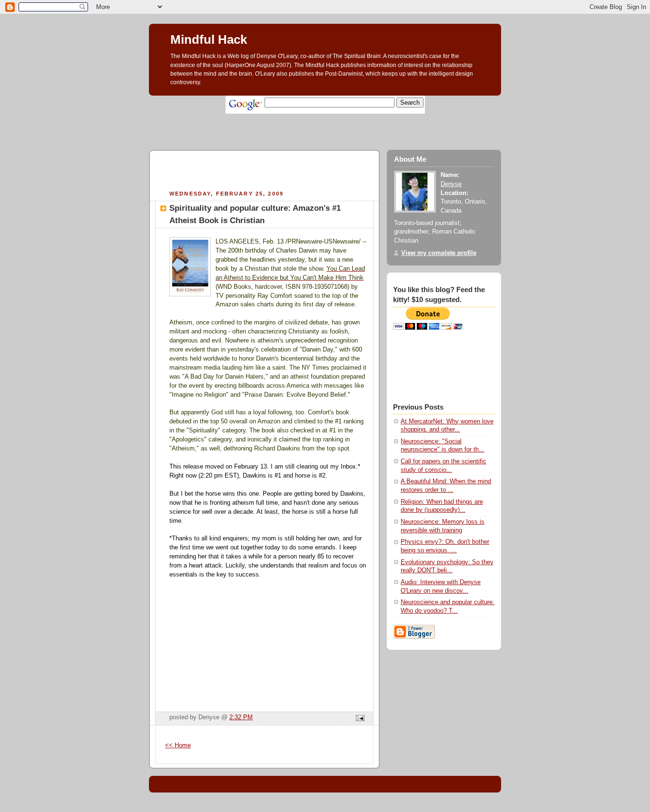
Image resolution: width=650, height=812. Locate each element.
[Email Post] (358, 718)
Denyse (451, 184)
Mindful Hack (208, 39)
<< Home (178, 745)
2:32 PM (241, 717)
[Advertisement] (322, 117)
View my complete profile (438, 253)
